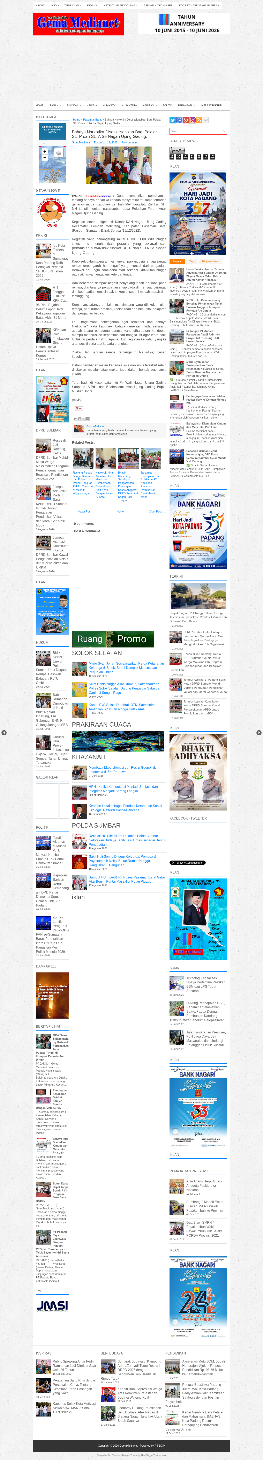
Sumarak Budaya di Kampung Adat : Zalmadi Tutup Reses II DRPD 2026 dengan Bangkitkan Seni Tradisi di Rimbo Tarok (131, 1370)
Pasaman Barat (92, 119)
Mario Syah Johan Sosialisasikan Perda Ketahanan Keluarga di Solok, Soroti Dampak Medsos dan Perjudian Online (126, 668)
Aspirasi (150, 105)
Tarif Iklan (72, 5)
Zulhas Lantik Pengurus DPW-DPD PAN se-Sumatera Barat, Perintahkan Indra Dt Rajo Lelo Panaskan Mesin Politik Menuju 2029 (52, 934)
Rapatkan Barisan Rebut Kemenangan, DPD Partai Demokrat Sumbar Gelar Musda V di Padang (206, 456)
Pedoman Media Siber (158, 5)
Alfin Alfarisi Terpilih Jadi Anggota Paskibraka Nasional (204, 1186)
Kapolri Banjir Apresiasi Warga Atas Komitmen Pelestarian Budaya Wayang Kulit (140, 1393)
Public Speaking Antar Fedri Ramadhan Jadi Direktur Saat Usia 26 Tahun (74, 1366)
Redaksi (92, 5)
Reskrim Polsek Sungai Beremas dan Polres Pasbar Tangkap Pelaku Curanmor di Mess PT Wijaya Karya (83, 483)
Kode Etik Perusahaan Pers (199, 5)
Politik (167, 105)
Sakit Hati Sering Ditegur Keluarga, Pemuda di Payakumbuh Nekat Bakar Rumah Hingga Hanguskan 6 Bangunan (123, 861)
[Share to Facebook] (87, 419)
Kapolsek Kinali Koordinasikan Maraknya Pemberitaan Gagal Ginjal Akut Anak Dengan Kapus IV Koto (105, 484)
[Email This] (76, 419)
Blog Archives (210, 261)
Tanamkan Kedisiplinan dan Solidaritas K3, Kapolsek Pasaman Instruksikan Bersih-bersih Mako (150, 484)
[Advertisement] (131, 70)
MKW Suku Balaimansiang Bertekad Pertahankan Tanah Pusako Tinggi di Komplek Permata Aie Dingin (204, 305)
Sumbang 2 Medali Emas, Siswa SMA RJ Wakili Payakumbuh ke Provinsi (205, 1206)
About (40, 5)
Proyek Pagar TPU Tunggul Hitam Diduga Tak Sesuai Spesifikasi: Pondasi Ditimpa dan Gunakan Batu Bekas (198, 617)
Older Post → (157, 511)
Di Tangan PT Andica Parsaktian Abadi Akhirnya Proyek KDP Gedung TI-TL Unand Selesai (203, 336)
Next (259, 732)
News (92, 105)
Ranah (55, 105)
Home (39, 105)
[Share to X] (84, 419)
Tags (192, 261)
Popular (177, 261)
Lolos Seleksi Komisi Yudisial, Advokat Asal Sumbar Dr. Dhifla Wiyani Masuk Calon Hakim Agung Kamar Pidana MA (206, 274)
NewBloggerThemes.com (153, 1455)
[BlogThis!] (80, 419)
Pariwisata (186, 105)
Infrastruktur (211, 105)
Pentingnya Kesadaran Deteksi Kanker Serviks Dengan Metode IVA (206, 400)
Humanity (109, 105)
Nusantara (129, 105)
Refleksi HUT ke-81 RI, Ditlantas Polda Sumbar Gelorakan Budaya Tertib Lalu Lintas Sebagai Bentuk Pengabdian (127, 840)
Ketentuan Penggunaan (120, 5)
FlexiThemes (113, 1455)
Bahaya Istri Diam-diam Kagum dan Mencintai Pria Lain (60, 1145)
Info (55, 5)
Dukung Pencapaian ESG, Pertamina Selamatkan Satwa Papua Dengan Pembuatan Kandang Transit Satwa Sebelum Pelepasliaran (197, 1011)
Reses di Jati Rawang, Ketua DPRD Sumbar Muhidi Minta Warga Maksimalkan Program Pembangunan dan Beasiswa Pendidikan (52, 457)
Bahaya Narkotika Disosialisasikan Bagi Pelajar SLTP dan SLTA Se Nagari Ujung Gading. (114, 134)
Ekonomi (74, 105)
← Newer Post (82, 511)
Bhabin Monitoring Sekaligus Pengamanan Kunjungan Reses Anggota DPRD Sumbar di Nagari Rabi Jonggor (128, 486)
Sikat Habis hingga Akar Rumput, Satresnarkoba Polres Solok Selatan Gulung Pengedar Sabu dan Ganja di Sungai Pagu (125, 688)
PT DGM (160, 1445)
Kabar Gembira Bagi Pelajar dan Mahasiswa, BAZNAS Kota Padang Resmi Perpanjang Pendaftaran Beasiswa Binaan (194, 1421)
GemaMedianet (129, 1445)
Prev (4, 732)
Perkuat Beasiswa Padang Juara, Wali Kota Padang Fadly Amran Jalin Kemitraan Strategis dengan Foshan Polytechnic (194, 1393)
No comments (130, 142)
